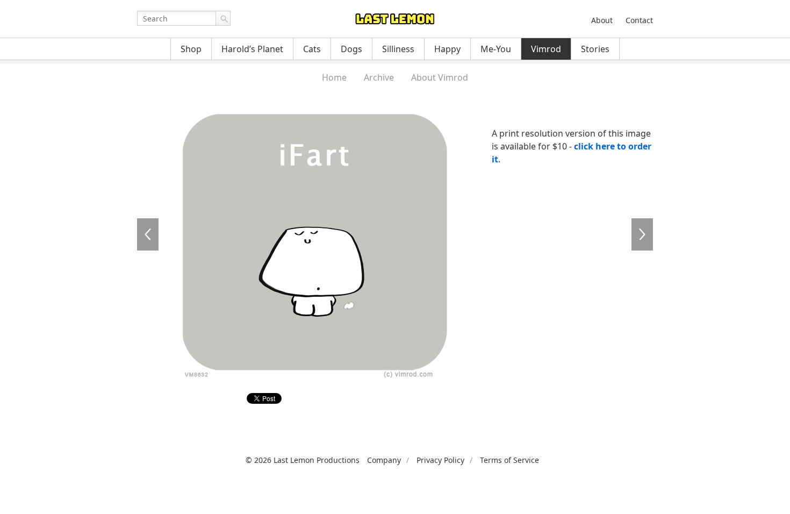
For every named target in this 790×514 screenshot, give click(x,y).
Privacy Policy (440, 460)
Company (384, 460)
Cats (312, 49)
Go (223, 18)
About (602, 20)
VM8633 (642, 234)
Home (334, 77)
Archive (379, 77)
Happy (447, 49)
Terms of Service (509, 460)
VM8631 (148, 234)
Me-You (495, 49)
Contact (639, 20)
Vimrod (546, 49)
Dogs (351, 49)
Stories (595, 49)
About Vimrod (439, 77)
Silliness (398, 49)
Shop (191, 49)
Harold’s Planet (252, 49)
